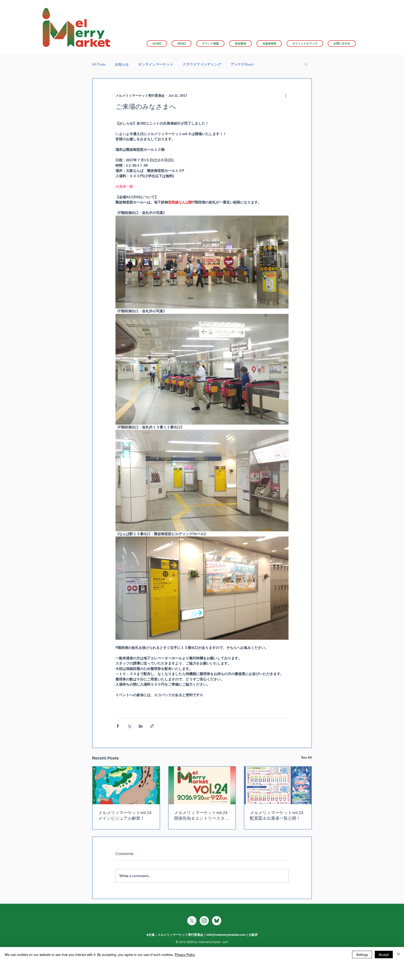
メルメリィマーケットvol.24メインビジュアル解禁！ (125, 815)
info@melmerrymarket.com (226, 934)
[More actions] (286, 95)
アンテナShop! (242, 64)
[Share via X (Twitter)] (129, 726)
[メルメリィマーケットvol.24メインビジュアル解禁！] (126, 785)
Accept (384, 954)
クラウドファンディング (202, 64)
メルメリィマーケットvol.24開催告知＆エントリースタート (201, 815)
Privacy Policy (185, 954)
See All (306, 757)
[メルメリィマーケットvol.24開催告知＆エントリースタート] (202, 785)
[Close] (398, 954)
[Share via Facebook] (117, 726)
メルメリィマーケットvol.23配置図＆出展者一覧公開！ (276, 815)
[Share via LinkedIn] (140, 726)
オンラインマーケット (155, 64)
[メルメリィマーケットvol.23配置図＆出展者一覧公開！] (277, 785)
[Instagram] (204, 920)
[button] (210, 43)
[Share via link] (152, 726)
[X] (191, 920)
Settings (362, 954)
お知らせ (122, 64)
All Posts (98, 64)
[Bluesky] (216, 920)
